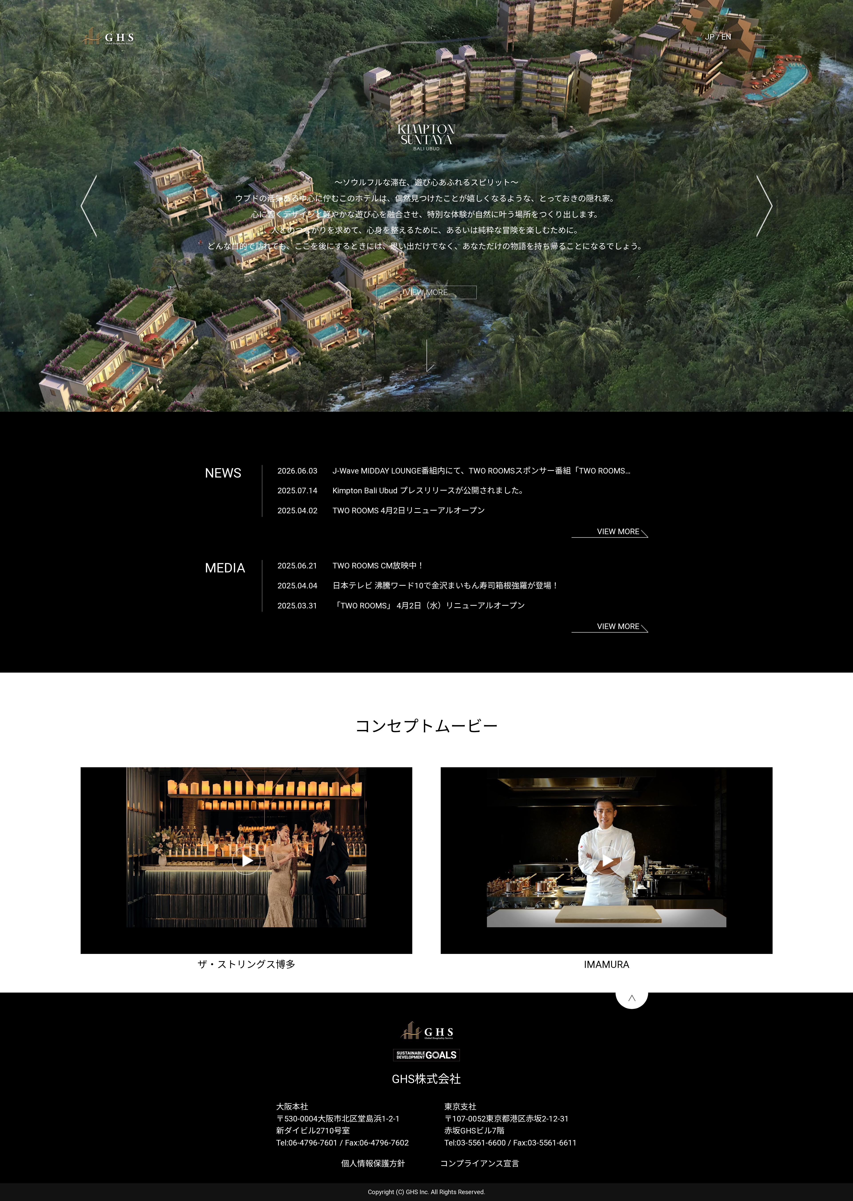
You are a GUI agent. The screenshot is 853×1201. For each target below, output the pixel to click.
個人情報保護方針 (373, 1163)
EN (726, 37)
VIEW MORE (426, 292)
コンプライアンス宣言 (479, 1163)
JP (710, 37)
